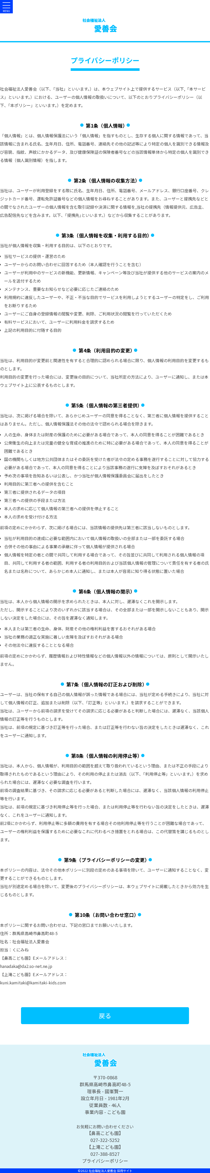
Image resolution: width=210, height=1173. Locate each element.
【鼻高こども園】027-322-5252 (105, 1136)
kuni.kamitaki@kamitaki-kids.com (33, 982)
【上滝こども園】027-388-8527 (105, 1150)
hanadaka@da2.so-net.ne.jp (26, 966)
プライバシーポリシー (105, 1160)
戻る (105, 1015)
